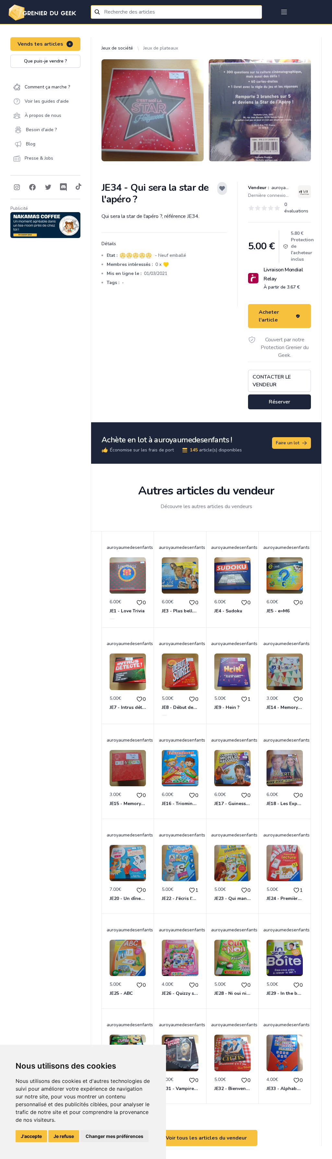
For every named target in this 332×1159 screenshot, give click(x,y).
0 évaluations (296, 207)
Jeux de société (117, 48)
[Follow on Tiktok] (78, 187)
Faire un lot (287, 443)
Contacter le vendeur (272, 380)
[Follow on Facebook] (32, 187)
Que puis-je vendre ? (45, 61)
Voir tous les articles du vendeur (206, 1138)
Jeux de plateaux (160, 48)
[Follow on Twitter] (48, 187)
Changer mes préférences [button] (114, 1136)
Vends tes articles (40, 44)
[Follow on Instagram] (17, 187)
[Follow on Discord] (63, 187)
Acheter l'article (269, 316)
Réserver (279, 401)
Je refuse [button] (63, 1136)
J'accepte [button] (31, 1136)
